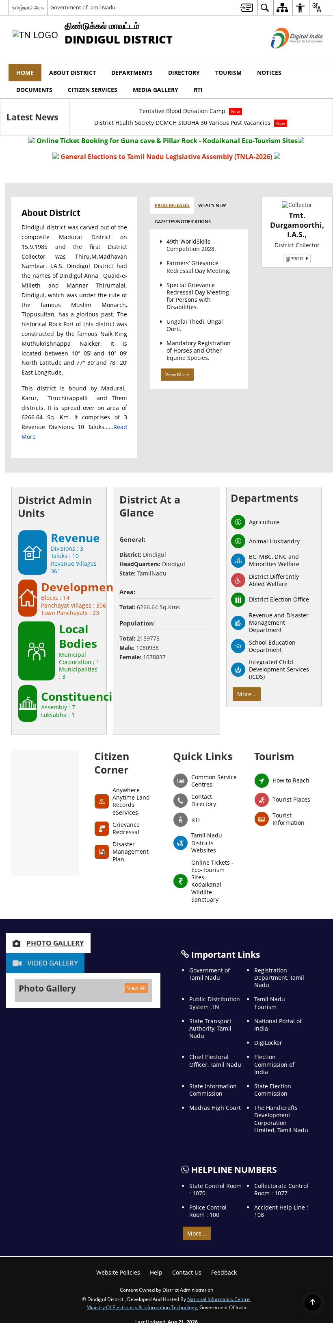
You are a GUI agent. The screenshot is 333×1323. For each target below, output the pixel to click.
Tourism (228, 72)
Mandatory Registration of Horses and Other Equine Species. (198, 350)
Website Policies (118, 1272)
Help (156, 1272)
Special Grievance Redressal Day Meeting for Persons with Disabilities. (197, 296)
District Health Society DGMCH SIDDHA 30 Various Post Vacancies (189, 122)
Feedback (224, 1272)
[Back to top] (313, 1303)
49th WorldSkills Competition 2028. (191, 245)
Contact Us (186, 1272)
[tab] (172, 205)
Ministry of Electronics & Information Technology (141, 1307)
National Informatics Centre (218, 1299)
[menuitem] (246, 7)
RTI (198, 90)
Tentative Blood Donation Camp (189, 111)
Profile (299, 258)
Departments (132, 72)
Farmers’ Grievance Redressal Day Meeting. (198, 266)
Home (25, 72)
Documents (34, 90)
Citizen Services (92, 90)
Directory (184, 72)
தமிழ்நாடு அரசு (28, 7)
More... (246, 694)
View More (177, 374)
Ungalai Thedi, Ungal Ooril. (194, 325)
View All (136, 988)
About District (72, 72)
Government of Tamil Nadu (82, 7)
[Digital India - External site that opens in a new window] (287, 55)
